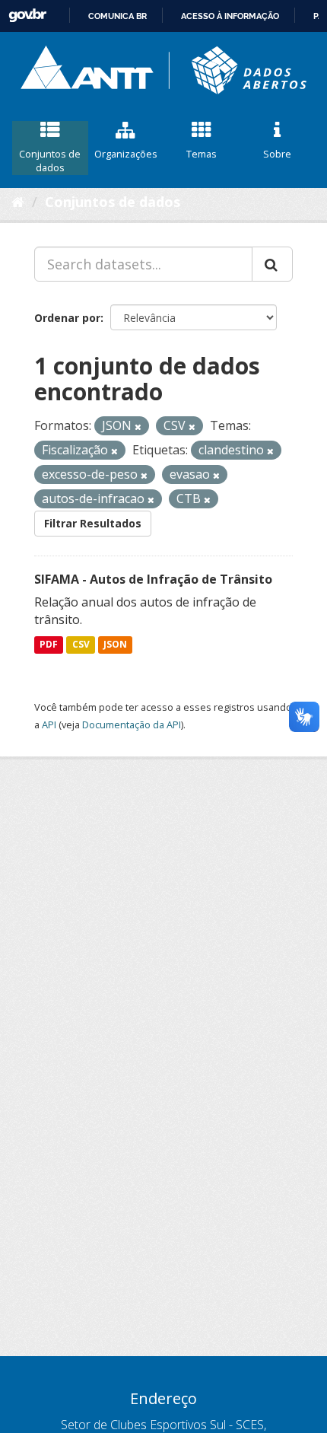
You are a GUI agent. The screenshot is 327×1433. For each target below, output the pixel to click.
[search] (272, 264)
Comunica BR (117, 16)
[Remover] (138, 426)
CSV (81, 644)
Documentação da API (131, 724)
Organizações (125, 154)
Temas (201, 154)
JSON (115, 644)
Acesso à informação (230, 16)
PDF (49, 644)
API (49, 724)
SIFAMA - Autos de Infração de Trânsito (153, 579)
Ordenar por (67, 317)
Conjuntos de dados (50, 161)
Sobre (277, 154)
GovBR (27, 15)
